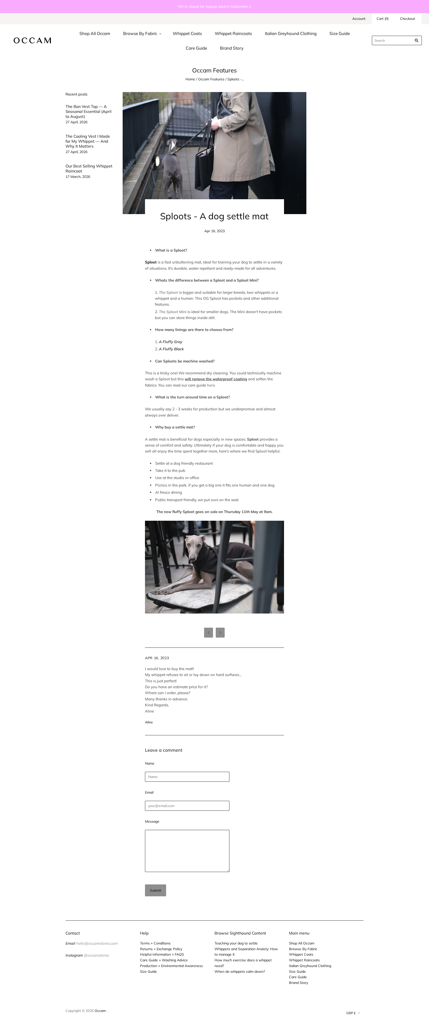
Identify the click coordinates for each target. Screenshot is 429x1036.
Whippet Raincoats (233, 33)
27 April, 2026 (76, 122)
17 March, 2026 (78, 176)
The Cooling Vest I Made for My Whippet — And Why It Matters (88, 141)
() (383, 18)
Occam (100, 1010)
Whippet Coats (187, 33)
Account (358, 18)
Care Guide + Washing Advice (164, 960)
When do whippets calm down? (239, 971)
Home (190, 79)
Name (149, 763)
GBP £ (351, 1013)
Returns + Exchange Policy (161, 949)
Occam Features (211, 79)
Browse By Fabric (140, 33)
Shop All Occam (94, 33)
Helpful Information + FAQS (162, 954)
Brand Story (232, 48)
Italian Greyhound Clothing (291, 33)
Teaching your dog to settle (236, 943)
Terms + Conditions (155, 943)
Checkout (407, 18)
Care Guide (196, 48)
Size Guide (339, 33)
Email (149, 792)
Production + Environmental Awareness (171, 966)
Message (152, 821)
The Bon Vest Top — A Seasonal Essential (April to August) (88, 111)
